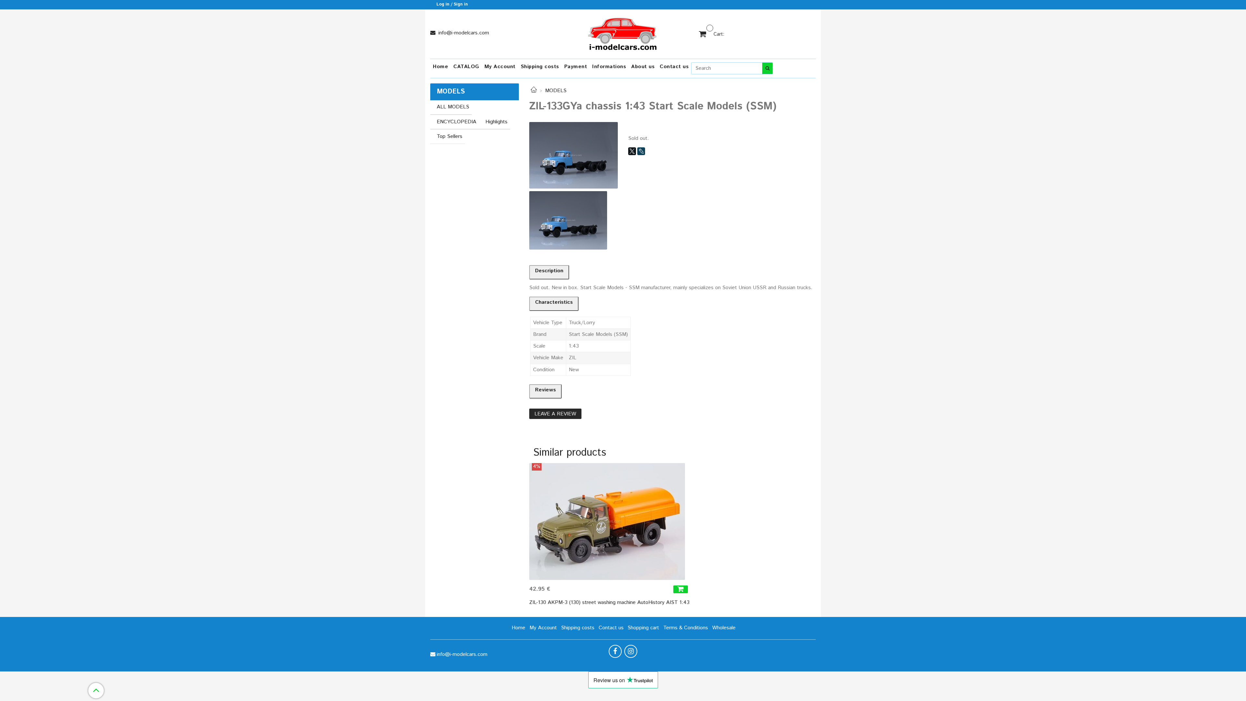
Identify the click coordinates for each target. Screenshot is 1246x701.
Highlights (496, 122)
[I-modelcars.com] (623, 32)
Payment (575, 66)
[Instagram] (630, 651)
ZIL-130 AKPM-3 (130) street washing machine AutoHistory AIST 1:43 (609, 602)
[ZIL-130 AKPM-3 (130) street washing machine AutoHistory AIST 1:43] (609, 521)
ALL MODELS (453, 107)
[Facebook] (615, 651)
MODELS (556, 90)
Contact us (674, 66)
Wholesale (724, 628)
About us (642, 66)
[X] (632, 151)
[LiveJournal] (641, 151)
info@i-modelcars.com (463, 33)
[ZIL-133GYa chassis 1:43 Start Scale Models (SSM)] (573, 155)
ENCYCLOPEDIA (456, 122)
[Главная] (534, 90)
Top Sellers (449, 136)
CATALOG (466, 66)
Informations (609, 66)
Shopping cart (643, 628)
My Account (500, 66)
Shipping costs (540, 66)
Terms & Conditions (685, 628)
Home (440, 66)
